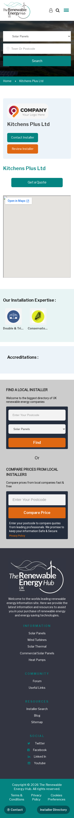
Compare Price (37, 512)
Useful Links (37, 687)
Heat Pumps (37, 660)
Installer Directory (53, 809)
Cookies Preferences (56, 797)
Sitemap (37, 722)
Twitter (39, 743)
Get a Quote (37, 182)
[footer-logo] (37, 576)
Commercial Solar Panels (37, 653)
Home (7, 81)
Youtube (40, 763)
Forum (37, 681)
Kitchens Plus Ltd (31, 81)
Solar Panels (37, 633)
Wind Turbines (37, 640)
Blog (37, 715)
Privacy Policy (17, 535)
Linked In (39, 756)
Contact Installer (22, 137)
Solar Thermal (37, 646)
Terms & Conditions (16, 797)
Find (37, 442)
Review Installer (23, 148)
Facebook (39, 750)
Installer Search (37, 709)
